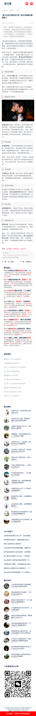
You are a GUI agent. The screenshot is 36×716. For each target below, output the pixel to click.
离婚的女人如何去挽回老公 (13, 359)
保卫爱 (8, 3)
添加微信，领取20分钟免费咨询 (18, 714)
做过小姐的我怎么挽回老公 (13, 544)
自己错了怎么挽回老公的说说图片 (15, 383)
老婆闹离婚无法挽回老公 (12, 363)
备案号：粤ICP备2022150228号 (18, 711)
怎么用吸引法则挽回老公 (12, 371)
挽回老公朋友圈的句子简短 (13, 392)
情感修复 (16, 249)
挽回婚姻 (9, 249)
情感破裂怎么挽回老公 (11, 375)
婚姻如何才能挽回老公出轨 (13, 387)
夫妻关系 (23, 249)
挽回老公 (12, 10)
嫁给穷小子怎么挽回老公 (12, 396)
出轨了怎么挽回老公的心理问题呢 (15, 367)
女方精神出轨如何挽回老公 (13, 379)
